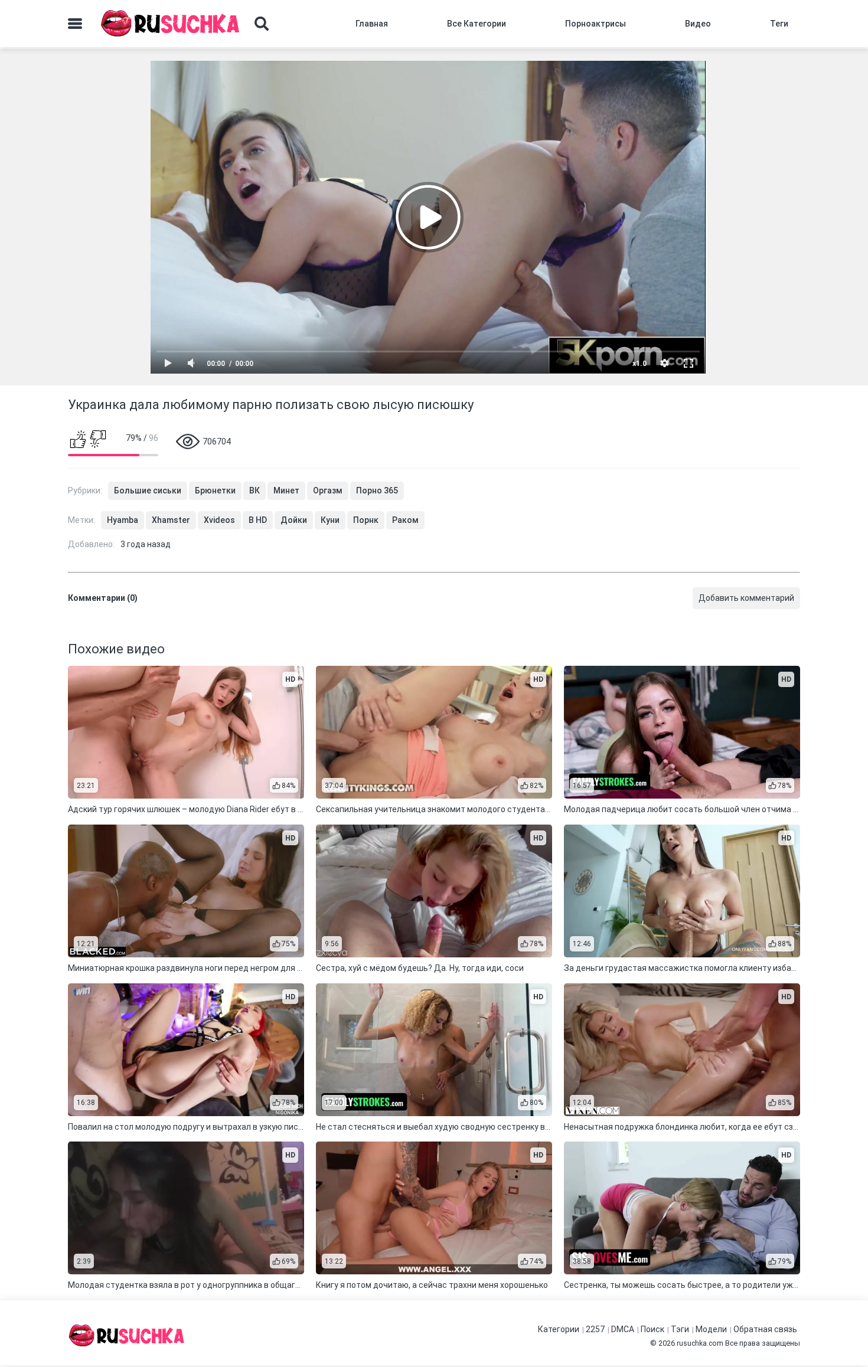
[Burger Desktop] (75, 23)
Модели (711, 1329)
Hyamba (122, 520)
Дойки (293, 520)
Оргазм (327, 490)
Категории (558, 1329)
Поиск (652, 1329)
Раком (405, 520)
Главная (371, 23)
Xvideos (219, 520)
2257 (595, 1329)
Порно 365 (377, 490)
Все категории (476, 23)
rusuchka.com (700, 1343)
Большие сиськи (147, 490)
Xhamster (171, 520)
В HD (258, 520)
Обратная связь (765, 1329)
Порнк (365, 520)
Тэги (680, 1329)
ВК (254, 490)
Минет (286, 490)
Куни (330, 520)
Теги (779, 23)
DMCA (622, 1329)
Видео (698, 23)
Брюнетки (215, 490)
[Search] (261, 23)
